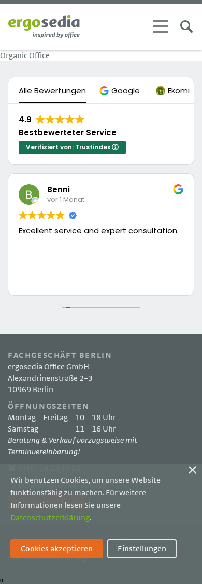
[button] (121, 90)
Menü (160, 26)
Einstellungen (142, 549)
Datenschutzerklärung (50, 517)
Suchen (186, 26)
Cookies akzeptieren (57, 549)
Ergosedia (44, 27)
